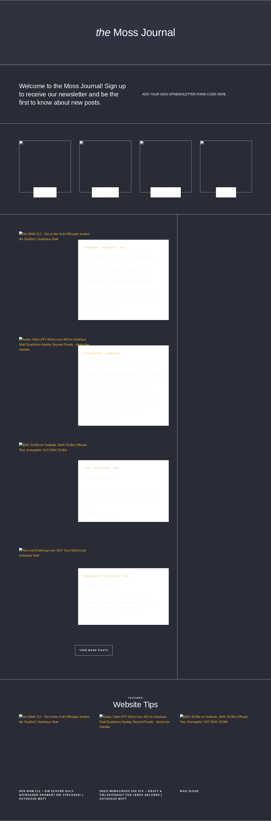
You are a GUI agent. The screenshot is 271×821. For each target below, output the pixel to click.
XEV (126, 576)
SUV (123, 247)
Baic (87, 468)
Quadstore (93, 353)
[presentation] (55, 279)
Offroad (91, 247)
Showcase (109, 247)
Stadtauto (112, 576)
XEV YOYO (99, 586)
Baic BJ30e (99, 478)
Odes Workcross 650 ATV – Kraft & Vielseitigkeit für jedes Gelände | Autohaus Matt (122, 375)
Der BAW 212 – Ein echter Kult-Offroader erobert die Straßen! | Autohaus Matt (118, 269)
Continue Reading (100, 311)
